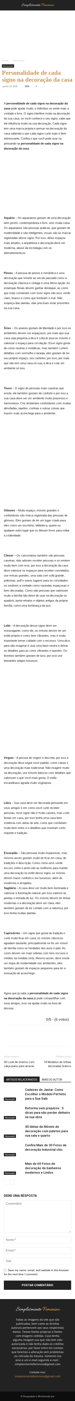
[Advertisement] (36, 185)
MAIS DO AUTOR (52, 1079)
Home (5, 60)
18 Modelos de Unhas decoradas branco (57, 1064)
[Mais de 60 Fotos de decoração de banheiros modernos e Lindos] (13, 1168)
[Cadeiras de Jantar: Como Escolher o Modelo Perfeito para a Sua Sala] (13, 1094)
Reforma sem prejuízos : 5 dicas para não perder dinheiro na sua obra (47, 1112)
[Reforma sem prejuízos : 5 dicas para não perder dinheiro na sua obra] (13, 1112)
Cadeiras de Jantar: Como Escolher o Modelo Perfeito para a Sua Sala (45, 1094)
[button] (69, 5)
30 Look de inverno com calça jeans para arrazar (19, 1064)
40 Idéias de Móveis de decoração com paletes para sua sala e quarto (46, 1131)
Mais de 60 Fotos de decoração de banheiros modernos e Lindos (43, 1168)
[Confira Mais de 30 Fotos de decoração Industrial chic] (13, 1149)
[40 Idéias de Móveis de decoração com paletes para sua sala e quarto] (13, 1131)
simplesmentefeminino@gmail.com (37, 1376)
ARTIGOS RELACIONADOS (21, 1079)
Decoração (18, 60)
